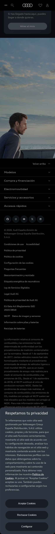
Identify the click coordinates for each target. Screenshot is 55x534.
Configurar (26, 526)
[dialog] (27, 470)
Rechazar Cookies (27, 515)
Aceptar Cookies (26, 503)
